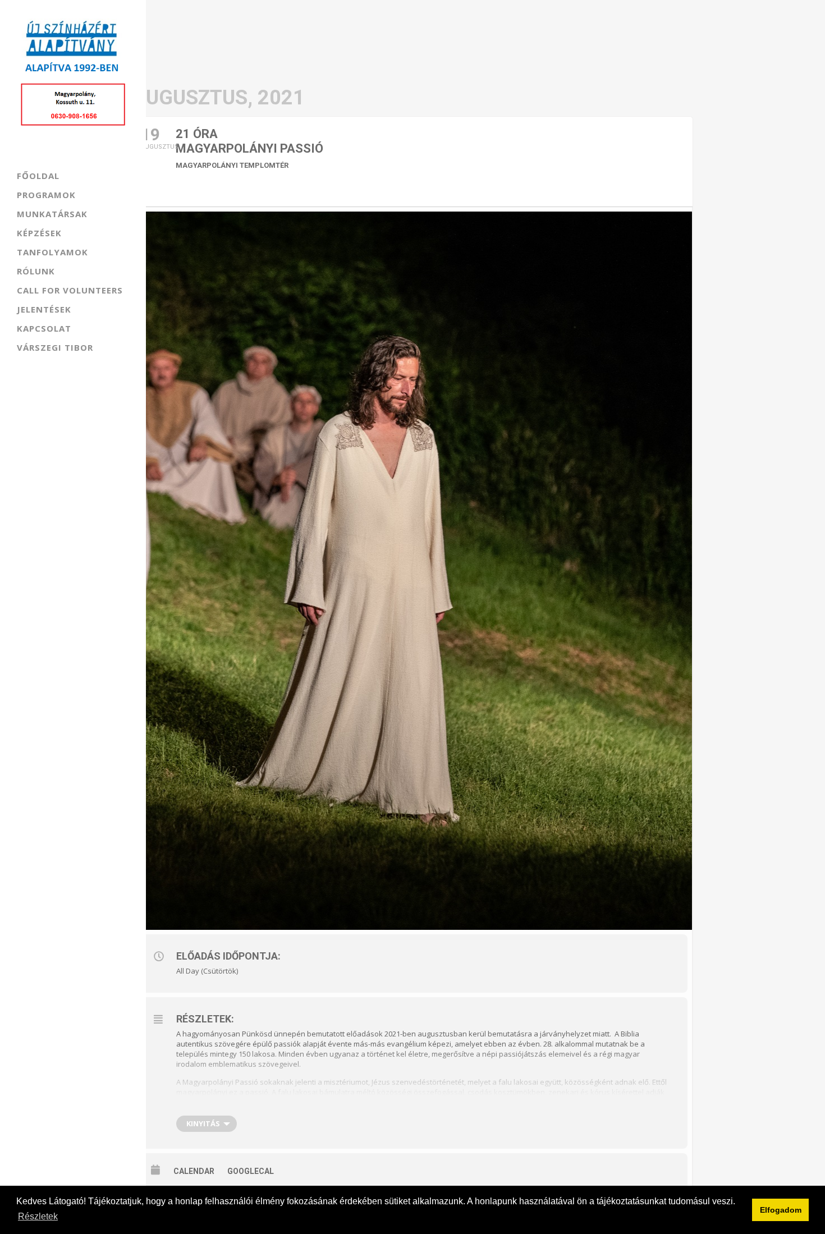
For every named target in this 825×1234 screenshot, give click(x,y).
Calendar (193, 1171)
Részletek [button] (38, 1216)
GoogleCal (250, 1171)
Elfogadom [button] (780, 1209)
